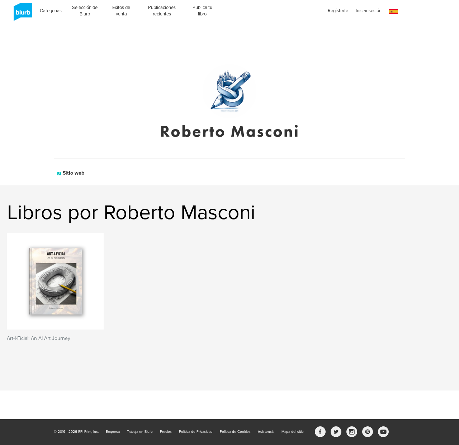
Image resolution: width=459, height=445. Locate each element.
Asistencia (266, 432)
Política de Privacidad (196, 432)
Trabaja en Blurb (140, 432)
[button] (393, 11)
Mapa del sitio (292, 432)
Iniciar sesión (369, 11)
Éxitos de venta (121, 11)
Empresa (113, 432)
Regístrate (338, 11)
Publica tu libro (202, 11)
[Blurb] (20, 14)
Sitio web (73, 173)
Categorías (51, 11)
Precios (166, 432)
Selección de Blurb (85, 11)
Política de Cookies (235, 432)
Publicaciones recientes (162, 11)
